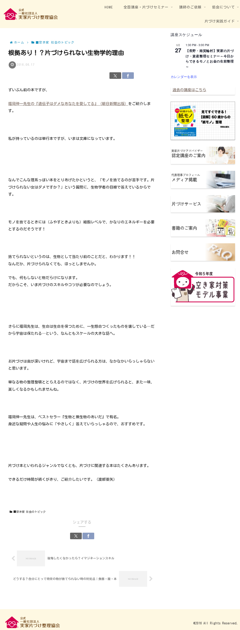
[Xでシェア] (115, 75)
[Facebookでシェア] (128, 75)
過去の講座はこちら (189, 90)
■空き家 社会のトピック (32, 511)
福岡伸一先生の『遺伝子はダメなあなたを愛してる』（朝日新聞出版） (68, 104)
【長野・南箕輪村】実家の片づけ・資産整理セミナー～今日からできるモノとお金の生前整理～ (210, 58)
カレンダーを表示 (184, 76)
